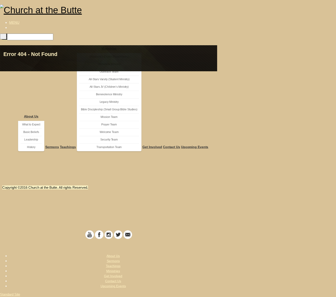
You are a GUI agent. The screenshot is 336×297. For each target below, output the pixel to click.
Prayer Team (109, 124)
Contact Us (171, 147)
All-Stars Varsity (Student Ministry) (109, 79)
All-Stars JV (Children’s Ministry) (109, 86)
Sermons (52, 147)
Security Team (109, 139)
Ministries (113, 271)
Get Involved (152, 147)
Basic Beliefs (31, 132)
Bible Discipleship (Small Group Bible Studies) (109, 109)
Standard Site (10, 294)
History (31, 147)
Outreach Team (109, 71)
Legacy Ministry (109, 101)
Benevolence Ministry (109, 94)
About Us (31, 116)
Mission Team (109, 117)
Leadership (31, 139)
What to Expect (31, 124)
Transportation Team (109, 147)
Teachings (68, 147)
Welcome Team (109, 132)
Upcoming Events (194, 147)
